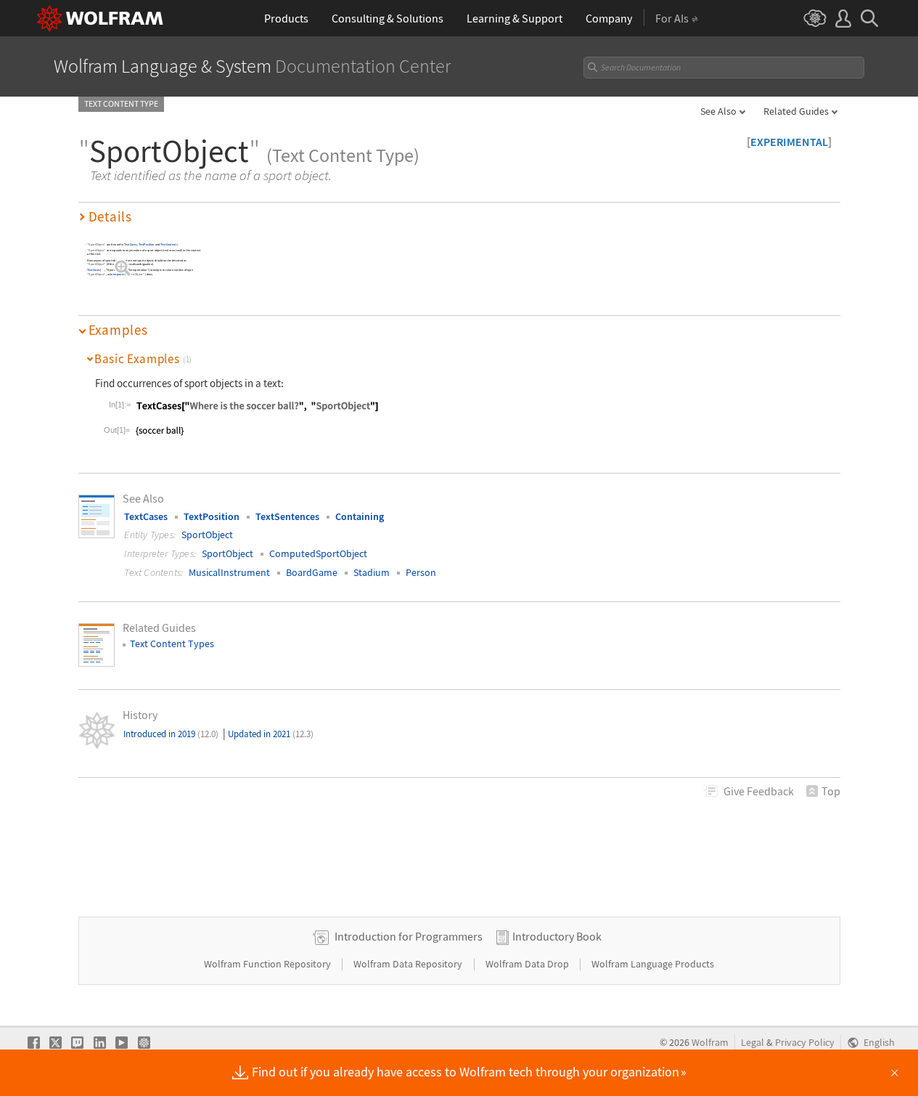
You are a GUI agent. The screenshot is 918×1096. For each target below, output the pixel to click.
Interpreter (117, 275)
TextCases (130, 244)
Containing (359, 516)
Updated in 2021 (270, 734)
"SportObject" (96, 244)
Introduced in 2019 (170, 734)
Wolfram (710, 1042)
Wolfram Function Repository (268, 963)
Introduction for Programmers (408, 936)
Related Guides (796, 111)
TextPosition (146, 244)
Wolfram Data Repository (408, 963)
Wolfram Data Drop (528, 963)
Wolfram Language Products (652, 963)
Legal (752, 1042)
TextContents (168, 244)
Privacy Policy (805, 1042)
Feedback (759, 791)
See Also (718, 111)
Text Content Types (172, 643)
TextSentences (287, 516)
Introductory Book (557, 936)
